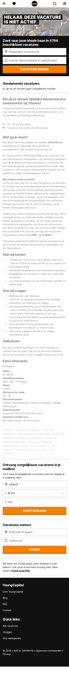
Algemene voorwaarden (48, 650)
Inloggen (7, 632)
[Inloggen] (64, 3)
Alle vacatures (10, 625)
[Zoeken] (56, 4)
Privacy (7, 654)
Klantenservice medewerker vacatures (40, 433)
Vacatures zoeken (34, 69)
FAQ (5, 604)
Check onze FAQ (20, 570)
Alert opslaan (34, 510)
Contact (7, 610)
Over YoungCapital (13, 591)
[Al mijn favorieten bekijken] (14, 4)
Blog (5, 597)
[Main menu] (4, 3)
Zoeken (34, 549)
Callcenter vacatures (27, 429)
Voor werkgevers (12, 638)
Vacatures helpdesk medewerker (23, 437)
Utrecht (7, 429)
